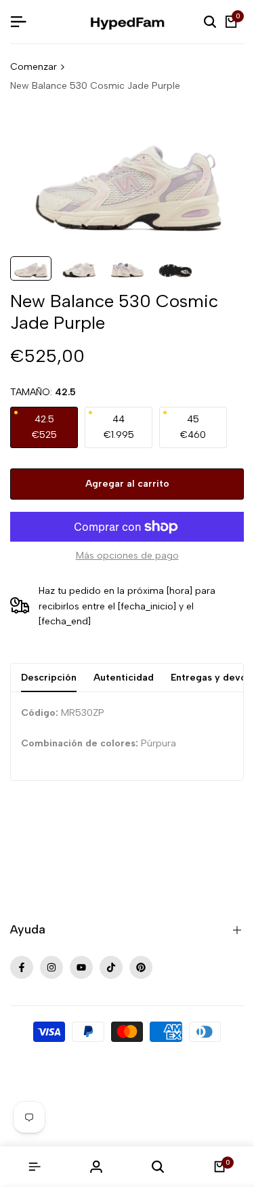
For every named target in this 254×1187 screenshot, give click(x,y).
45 (193, 427)
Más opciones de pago (127, 555)
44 (119, 427)
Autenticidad (123, 677)
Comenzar (33, 67)
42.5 (44, 427)
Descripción (49, 677)
